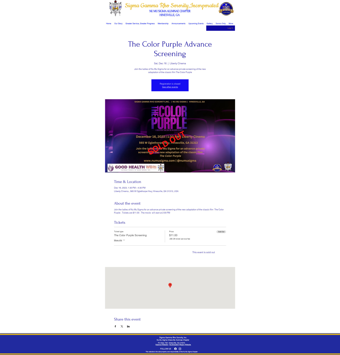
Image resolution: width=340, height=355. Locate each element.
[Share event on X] (122, 326)
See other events (170, 87)
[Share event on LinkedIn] (128, 326)
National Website (162, 345)
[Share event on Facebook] (115, 326)
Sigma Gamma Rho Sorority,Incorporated (172, 6)
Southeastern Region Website (180, 345)
